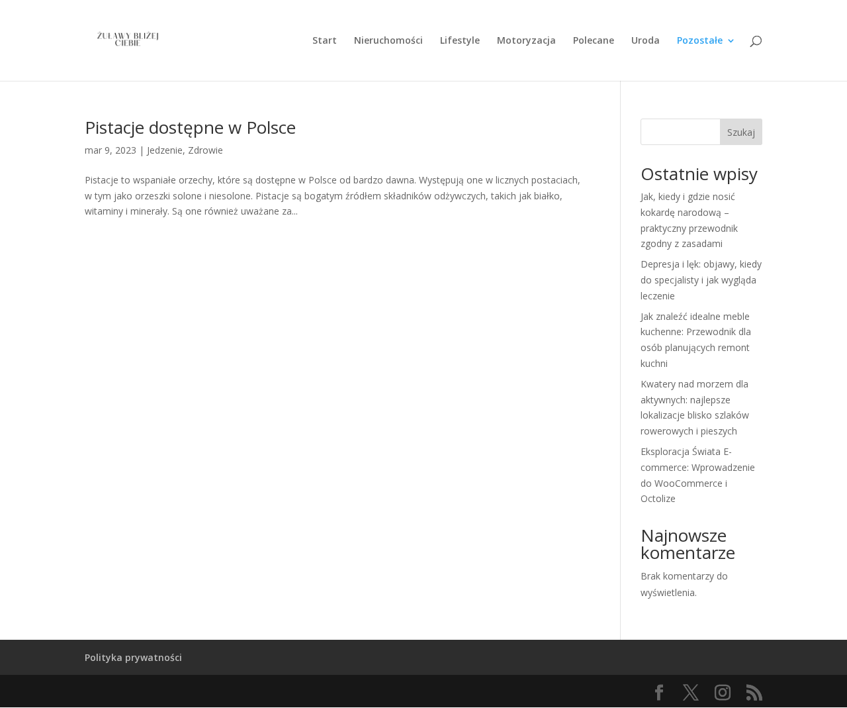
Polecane (593, 41)
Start (324, 41)
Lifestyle (460, 41)
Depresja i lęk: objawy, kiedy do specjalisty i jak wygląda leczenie (701, 280)
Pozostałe (700, 41)
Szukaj (741, 132)
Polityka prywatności (133, 657)
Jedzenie (165, 150)
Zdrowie (205, 150)
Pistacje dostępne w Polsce (190, 127)
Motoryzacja (526, 41)
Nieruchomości (388, 41)
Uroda (645, 41)
